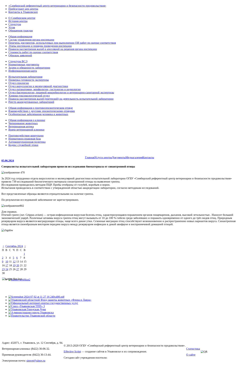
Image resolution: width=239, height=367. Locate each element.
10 (6, 261)
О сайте (190, 354)
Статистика (193, 348)
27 (17, 269)
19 (14, 265)
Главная (89, 157)
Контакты (148, 157)
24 (6, 269)
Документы (119, 157)
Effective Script (72, 351)
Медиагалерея (134, 157)
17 (6, 265)
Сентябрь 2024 (14, 246)
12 (14, 261)
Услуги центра (103, 157)
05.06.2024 (7, 160)
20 (17, 265)
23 (3, 269)
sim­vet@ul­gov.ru (35, 360)
